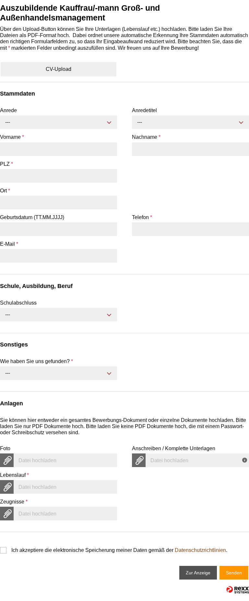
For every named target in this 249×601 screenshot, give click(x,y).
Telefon (142, 217)
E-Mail (9, 244)
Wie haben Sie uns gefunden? (36, 361)
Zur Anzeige (198, 572)
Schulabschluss (18, 303)
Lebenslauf (14, 475)
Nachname (146, 137)
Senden (234, 572)
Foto (5, 448)
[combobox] (58, 122)
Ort (5, 190)
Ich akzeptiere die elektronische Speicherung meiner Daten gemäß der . (119, 550)
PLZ (6, 164)
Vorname (12, 137)
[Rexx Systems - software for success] (237, 589)
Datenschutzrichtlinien (200, 550)
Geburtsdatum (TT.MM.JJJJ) (32, 217)
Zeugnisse (14, 501)
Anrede (8, 110)
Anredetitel (144, 110)
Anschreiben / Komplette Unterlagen (173, 448)
